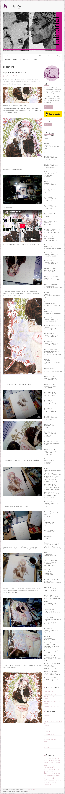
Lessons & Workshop (10, 59)
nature (51, 777)
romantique (20, 83)
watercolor (19, 84)
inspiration (49, 775)
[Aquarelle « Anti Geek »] (22, 88)
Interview (34, 59)
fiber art (51, 769)
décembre (13, 81)
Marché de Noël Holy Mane (51, 706)
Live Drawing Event (24, 59)
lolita (40, 81)
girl (29, 81)
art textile (51, 760)
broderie (52, 762)
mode (58, 775)
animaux (18, 79)
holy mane (51, 771)
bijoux (59, 760)
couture (46, 764)
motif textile (46, 777)
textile (59, 780)
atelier (45, 718)
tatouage (9, 84)
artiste (46, 760)
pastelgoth (12, 83)
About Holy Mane (31, 789)
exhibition (58, 765)
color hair (36, 79)
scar (27, 83)
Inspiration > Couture (49, 734)
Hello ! (46, 84)
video (12, 84)
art (25, 79)
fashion (56, 768)
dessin (16, 81)
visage (15, 84)
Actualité (46, 715)
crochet (54, 764)
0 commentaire (28, 84)
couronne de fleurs (6, 81)
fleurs (57, 769)
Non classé (47, 747)
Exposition (47, 731)
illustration (36, 81)
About (8, 56)
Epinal (54, 766)
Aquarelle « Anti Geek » (14, 72)
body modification (30, 79)
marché (54, 775)
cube (57, 764)
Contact (15, 56)
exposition (49, 767)
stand (45, 780)
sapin (25, 83)
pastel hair (7, 83)
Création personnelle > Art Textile (53, 721)
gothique (32, 81)
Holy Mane (17, 6)
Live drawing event (49, 691)
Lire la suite (48, 107)
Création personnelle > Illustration (24, 76)
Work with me (23, 56)
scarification (31, 83)
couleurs (57, 762)
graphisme (46, 771)
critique (46, 728)
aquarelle (22, 79)
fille (27, 81)
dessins (50, 765)
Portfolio (39, 56)
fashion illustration (22, 81)
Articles (32, 56)
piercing (16, 83)
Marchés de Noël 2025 (50, 694)
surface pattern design (52, 780)
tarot (35, 83)
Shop (58, 56)
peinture (51, 778)
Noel (4, 83)
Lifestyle (46, 744)
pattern (54, 777)
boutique (46, 762)
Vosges (54, 782)
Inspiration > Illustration (50, 737)
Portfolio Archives (49, 56)
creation (50, 764)
